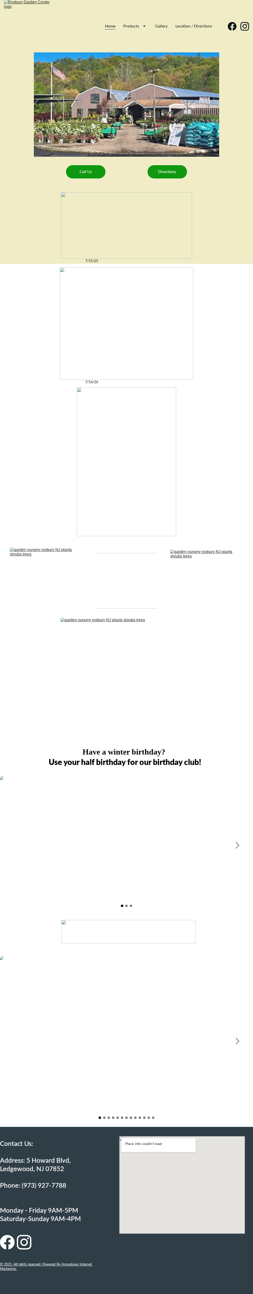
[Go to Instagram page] (244, 26)
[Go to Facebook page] (234, 26)
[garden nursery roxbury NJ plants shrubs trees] (46, 579)
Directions (167, 172)
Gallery (161, 26)
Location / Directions (193, 26)
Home (110, 26)
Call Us (86, 172)
